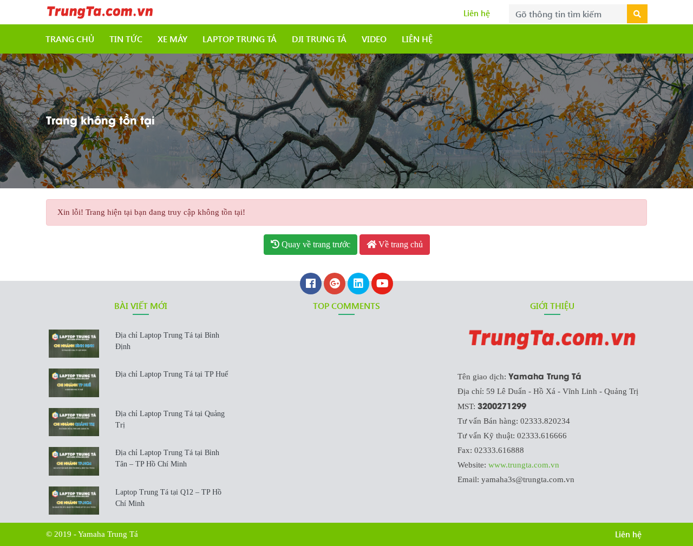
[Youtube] (382, 284)
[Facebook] (311, 284)
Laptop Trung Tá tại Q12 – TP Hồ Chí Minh (168, 498)
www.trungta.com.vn (523, 465)
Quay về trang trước (314, 244)
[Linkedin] (358, 284)
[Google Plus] (334, 284)
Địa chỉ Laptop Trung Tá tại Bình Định (167, 341)
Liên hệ (476, 13)
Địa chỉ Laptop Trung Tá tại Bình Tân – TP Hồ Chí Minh (167, 458)
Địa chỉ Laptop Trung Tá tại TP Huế (171, 374)
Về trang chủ (399, 244)
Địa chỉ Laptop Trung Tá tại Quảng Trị (170, 419)
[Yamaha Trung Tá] (100, 10)
